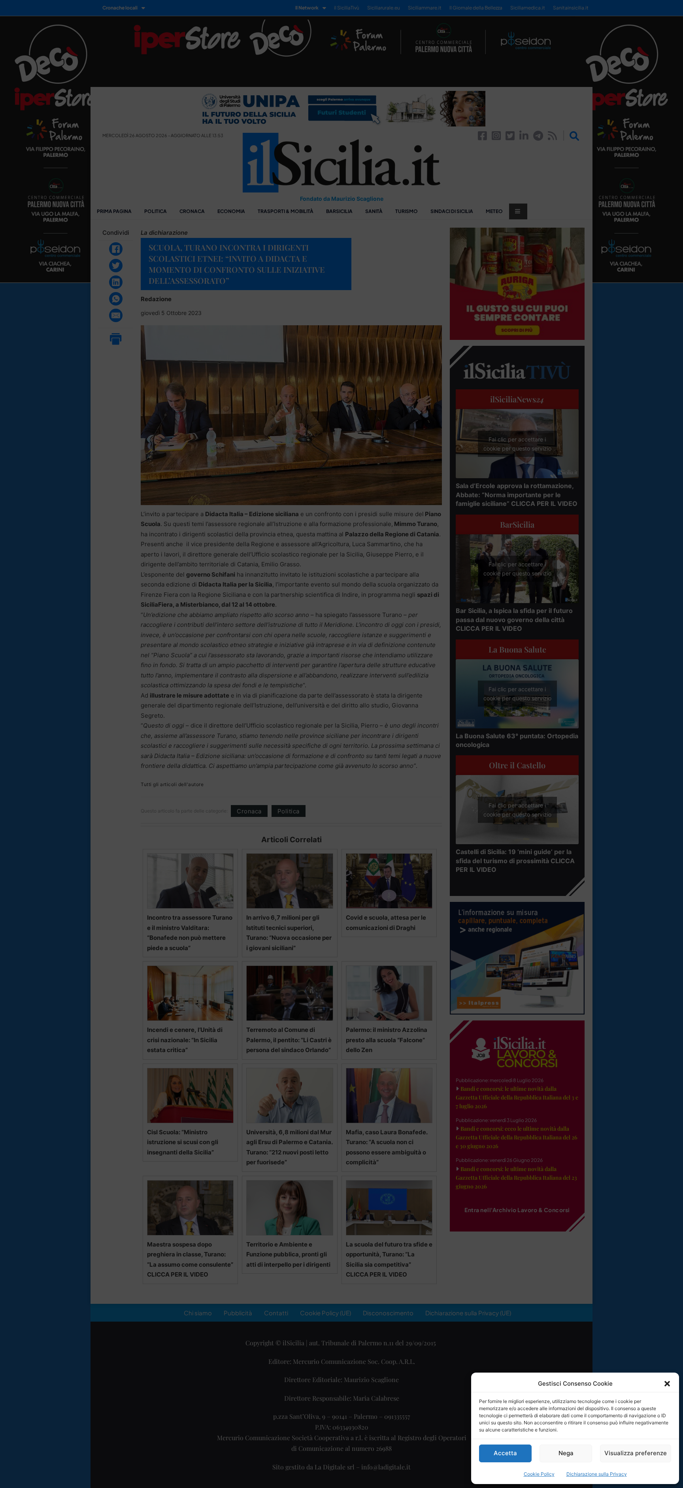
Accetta (505, 1453)
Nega (566, 1453)
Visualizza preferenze (635, 1453)
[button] (667, 1384)
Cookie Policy (539, 1474)
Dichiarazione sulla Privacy (596, 1474)
